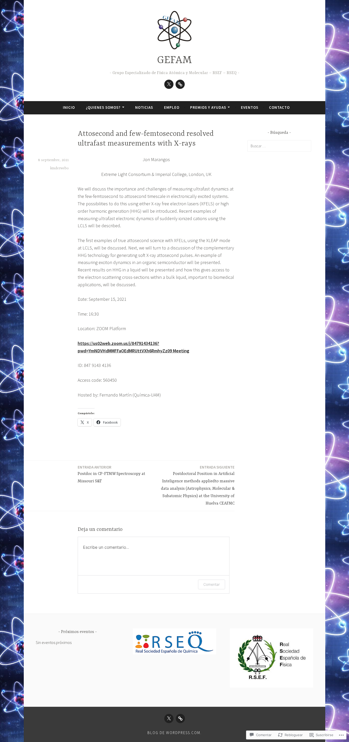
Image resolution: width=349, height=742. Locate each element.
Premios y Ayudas (208, 107)
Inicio (69, 107)
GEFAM (174, 60)
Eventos (249, 107)
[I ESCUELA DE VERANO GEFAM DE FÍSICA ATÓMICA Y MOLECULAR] (180, 84)
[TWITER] (168, 718)
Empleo (171, 107)
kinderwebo (59, 168)
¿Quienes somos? (103, 107)
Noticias (144, 107)
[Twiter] (168, 84)
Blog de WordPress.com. (174, 732)
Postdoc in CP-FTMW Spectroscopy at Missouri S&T (111, 474)
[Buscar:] (279, 145)
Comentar (211, 584)
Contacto (279, 107)
